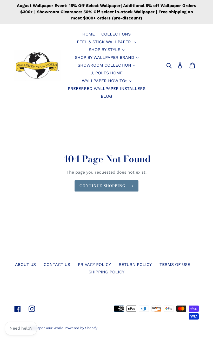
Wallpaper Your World (45, 328)
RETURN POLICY (135, 264)
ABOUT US (25, 264)
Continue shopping (102, 186)
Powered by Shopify (81, 328)
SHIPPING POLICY (106, 272)
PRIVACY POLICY (94, 264)
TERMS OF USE (174, 264)
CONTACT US (57, 264)
